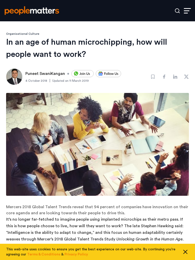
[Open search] (177, 10)
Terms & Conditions (43, 254)
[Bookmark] (152, 76)
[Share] (164, 76)
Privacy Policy (76, 254)
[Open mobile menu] (187, 10)
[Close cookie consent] (185, 251)
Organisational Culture (22, 33)
